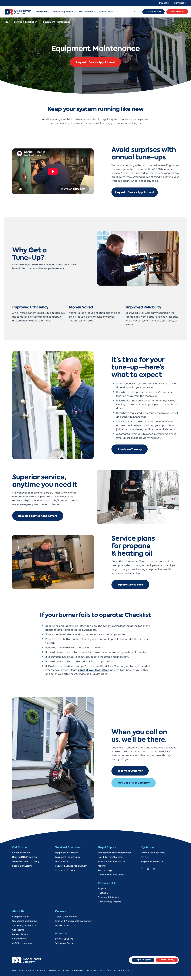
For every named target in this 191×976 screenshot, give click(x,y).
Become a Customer (130, 771)
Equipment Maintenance (68, 857)
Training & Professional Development (73, 921)
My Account (104, 11)
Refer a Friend (19, 938)
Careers (60, 911)
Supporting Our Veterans (24, 925)
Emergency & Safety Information (114, 852)
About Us (18, 911)
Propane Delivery (21, 852)
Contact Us (180, 2)
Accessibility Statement (73, 970)
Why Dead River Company (133, 782)
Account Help (105, 870)
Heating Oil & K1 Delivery (24, 857)
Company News (20, 916)
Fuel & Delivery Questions (110, 857)
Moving (101, 865)
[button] (50, 11)
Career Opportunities (66, 916)
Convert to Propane (65, 870)
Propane (102, 888)
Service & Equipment (63, 11)
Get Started (42, 11)
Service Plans (61, 861)
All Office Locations (22, 943)
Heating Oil (103, 893)
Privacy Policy (92, 970)
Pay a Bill (164, 2)
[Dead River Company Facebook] (142, 868)
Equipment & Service (108, 897)
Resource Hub (107, 883)
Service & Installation (25, 21)
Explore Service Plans (130, 584)
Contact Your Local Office (111, 874)
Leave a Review (20, 934)
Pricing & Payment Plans (153, 852)
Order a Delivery (177, 11)
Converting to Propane (109, 901)
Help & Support (86, 11)
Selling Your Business (65, 943)
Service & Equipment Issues (111, 861)
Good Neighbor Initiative (24, 921)
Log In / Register (153, 11)
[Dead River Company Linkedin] (153, 868)
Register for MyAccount (152, 861)
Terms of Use (105, 970)
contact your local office (93, 670)
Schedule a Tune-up (129, 449)
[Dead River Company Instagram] (147, 868)
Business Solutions (64, 938)
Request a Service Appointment (95, 62)
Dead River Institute (65, 925)
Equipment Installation (66, 852)
